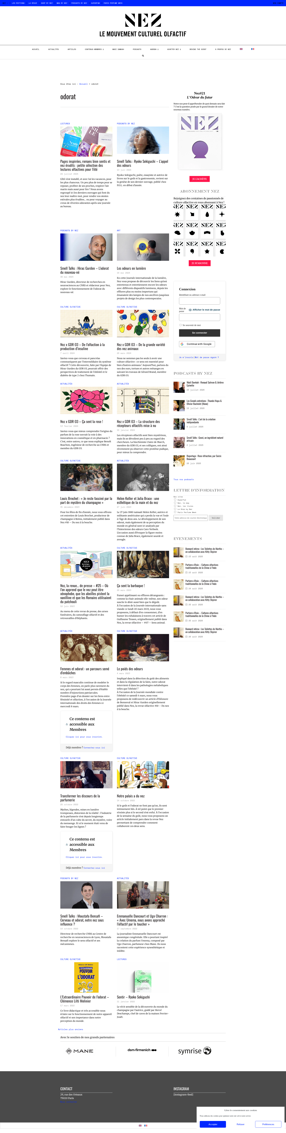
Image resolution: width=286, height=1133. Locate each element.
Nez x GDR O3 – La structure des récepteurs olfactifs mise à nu (138, 423)
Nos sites (178, 496)
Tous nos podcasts (184, 479)
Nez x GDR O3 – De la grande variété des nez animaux (141, 346)
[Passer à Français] (146, 1125)
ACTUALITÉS (53, 49)
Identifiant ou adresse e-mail (192, 295)
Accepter (213, 1124)
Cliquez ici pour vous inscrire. (84, 736)
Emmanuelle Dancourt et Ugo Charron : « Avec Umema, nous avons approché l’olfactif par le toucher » (142, 920)
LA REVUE (33, 3)
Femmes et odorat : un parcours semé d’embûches (84, 671)
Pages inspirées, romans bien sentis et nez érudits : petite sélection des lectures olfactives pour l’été (85, 165)
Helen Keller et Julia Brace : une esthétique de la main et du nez (138, 500)
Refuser (240, 1124)
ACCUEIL (35, 49)
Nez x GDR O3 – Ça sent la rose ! (81, 421)
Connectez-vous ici (94, 747)
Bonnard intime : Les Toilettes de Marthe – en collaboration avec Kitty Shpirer (204, 550)
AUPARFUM (95, 3)
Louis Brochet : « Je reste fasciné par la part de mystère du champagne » (86, 500)
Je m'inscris (186, 357)
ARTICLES (72, 49)
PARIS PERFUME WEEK (113, 3)
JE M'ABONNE (200, 263)
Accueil (83, 83)
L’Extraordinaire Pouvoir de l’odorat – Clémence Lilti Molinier (84, 999)
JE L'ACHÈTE (199, 178)
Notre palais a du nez (130, 796)
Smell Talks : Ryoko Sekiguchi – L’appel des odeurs (142, 163)
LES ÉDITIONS (18, 3)
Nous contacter (68, 1101)
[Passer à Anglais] (241, 49)
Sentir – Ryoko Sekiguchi (133, 997)
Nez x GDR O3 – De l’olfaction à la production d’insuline (82, 346)
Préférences (268, 1124)
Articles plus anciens (70, 1029)
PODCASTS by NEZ (79, 3)
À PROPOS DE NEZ (223, 49)
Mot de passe (182, 309)
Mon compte (278, 3)
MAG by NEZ (62, 3)
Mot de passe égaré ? (207, 357)
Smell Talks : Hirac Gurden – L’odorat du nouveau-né (84, 270)
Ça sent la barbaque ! (131, 586)
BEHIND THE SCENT (198, 49)
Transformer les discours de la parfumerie (80, 798)
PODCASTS (137, 49)
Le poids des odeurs (130, 669)
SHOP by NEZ (47, 3)
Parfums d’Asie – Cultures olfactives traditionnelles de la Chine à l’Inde (201, 566)
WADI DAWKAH (118, 49)
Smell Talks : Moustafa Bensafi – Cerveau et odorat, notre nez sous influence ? (82, 920)
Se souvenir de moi (191, 325)
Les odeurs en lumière (131, 268)
